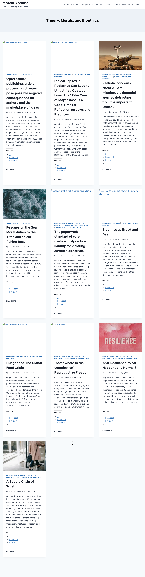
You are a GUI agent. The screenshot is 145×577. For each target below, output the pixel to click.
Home (66, 4)
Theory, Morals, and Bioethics (19, 74)
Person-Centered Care (63, 223)
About (107, 4)
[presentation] (24, 55)
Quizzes (98, 4)
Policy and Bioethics (63, 74)
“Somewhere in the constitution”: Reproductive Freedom (71, 367)
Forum (138, 4)
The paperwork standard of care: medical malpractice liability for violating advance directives (70, 241)
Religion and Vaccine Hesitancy (77, 225)
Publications (127, 4)
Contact (116, 4)
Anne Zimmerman (15, 112)
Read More (12, 170)
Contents (75, 4)
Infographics (87, 4)
